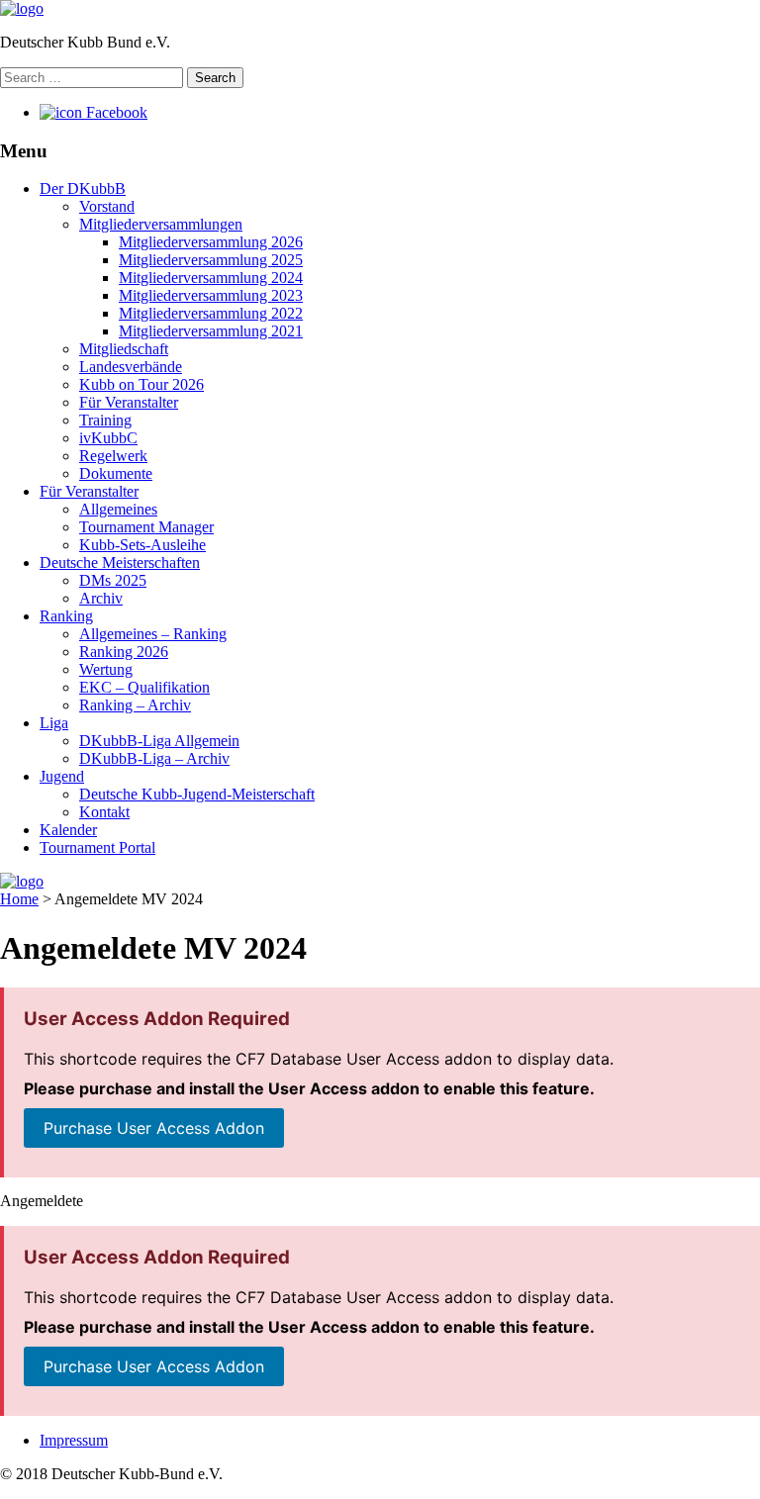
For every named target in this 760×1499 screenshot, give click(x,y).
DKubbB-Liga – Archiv (154, 758)
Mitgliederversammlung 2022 (211, 313)
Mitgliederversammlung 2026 (211, 242)
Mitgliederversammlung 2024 (211, 277)
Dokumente (115, 473)
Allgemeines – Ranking (153, 633)
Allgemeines (118, 509)
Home (19, 898)
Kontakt (104, 811)
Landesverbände (130, 366)
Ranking (66, 616)
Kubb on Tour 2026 (141, 384)
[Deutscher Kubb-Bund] (22, 8)
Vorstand (107, 206)
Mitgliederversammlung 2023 (211, 295)
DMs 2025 (112, 580)
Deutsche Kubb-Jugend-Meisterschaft (197, 794)
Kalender (68, 829)
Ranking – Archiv (135, 705)
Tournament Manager (146, 526)
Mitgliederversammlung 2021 (211, 331)
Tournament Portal (97, 847)
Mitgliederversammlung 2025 (211, 259)
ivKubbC (108, 437)
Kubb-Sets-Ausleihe (142, 544)
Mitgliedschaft (123, 348)
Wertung (106, 669)
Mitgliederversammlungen (160, 224)
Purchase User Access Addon (154, 1128)
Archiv (101, 598)
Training (105, 420)
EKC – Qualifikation (144, 687)
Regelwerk (113, 455)
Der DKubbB (83, 188)
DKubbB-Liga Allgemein (159, 740)
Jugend (62, 776)
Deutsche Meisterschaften (120, 562)
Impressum (74, 1440)
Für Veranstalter (128, 402)
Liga (54, 722)
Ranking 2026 (123, 651)
